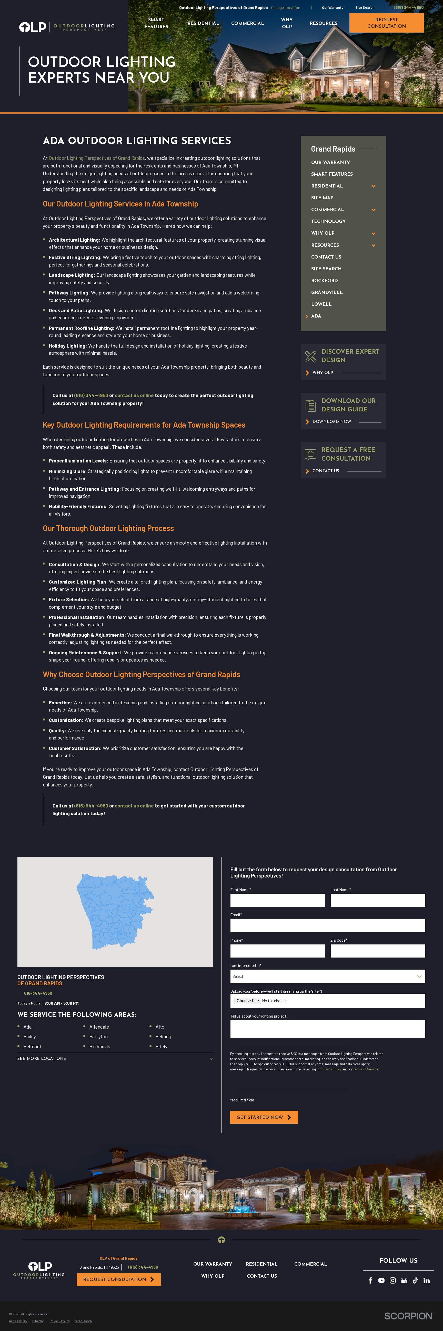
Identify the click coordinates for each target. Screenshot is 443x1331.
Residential (262, 1264)
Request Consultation (114, 1279)
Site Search (365, 7)
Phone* (236, 940)
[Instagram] (393, 1280)
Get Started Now (260, 1117)
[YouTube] (381, 1280)
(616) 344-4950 (409, 7)
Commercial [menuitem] (247, 23)
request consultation (386, 23)
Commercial (310, 1264)
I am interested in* (245, 965)
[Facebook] (370, 1280)
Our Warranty (332, 7)
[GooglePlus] (404, 1280)
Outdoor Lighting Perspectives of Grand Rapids (97, 158)
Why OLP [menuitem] (287, 23)
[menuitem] (337, 163)
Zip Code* (338, 940)
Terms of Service (365, 1069)
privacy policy (331, 1069)
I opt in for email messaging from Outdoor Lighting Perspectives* (294, 1048)
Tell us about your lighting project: (259, 1015)
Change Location (285, 7)
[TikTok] (415, 1280)
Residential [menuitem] (203, 23)
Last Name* (340, 889)
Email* (236, 914)
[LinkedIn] (427, 1280)
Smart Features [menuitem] (156, 23)
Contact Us (262, 1276)
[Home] (66, 27)
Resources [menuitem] (323, 23)
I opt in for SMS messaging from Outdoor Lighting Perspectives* (293, 1089)
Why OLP (213, 1276)
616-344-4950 (38, 993)
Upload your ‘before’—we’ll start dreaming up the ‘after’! (276, 991)
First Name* (240, 889)
